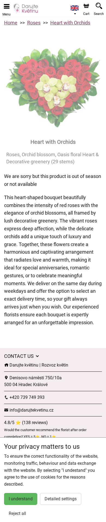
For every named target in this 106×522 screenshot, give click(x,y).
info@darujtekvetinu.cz (31, 410)
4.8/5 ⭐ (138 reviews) (26, 422)
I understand (21, 498)
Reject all (17, 513)
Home (10, 23)
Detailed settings (61, 498)
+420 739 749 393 (26, 397)
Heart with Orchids (70, 23)
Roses (33, 23)
